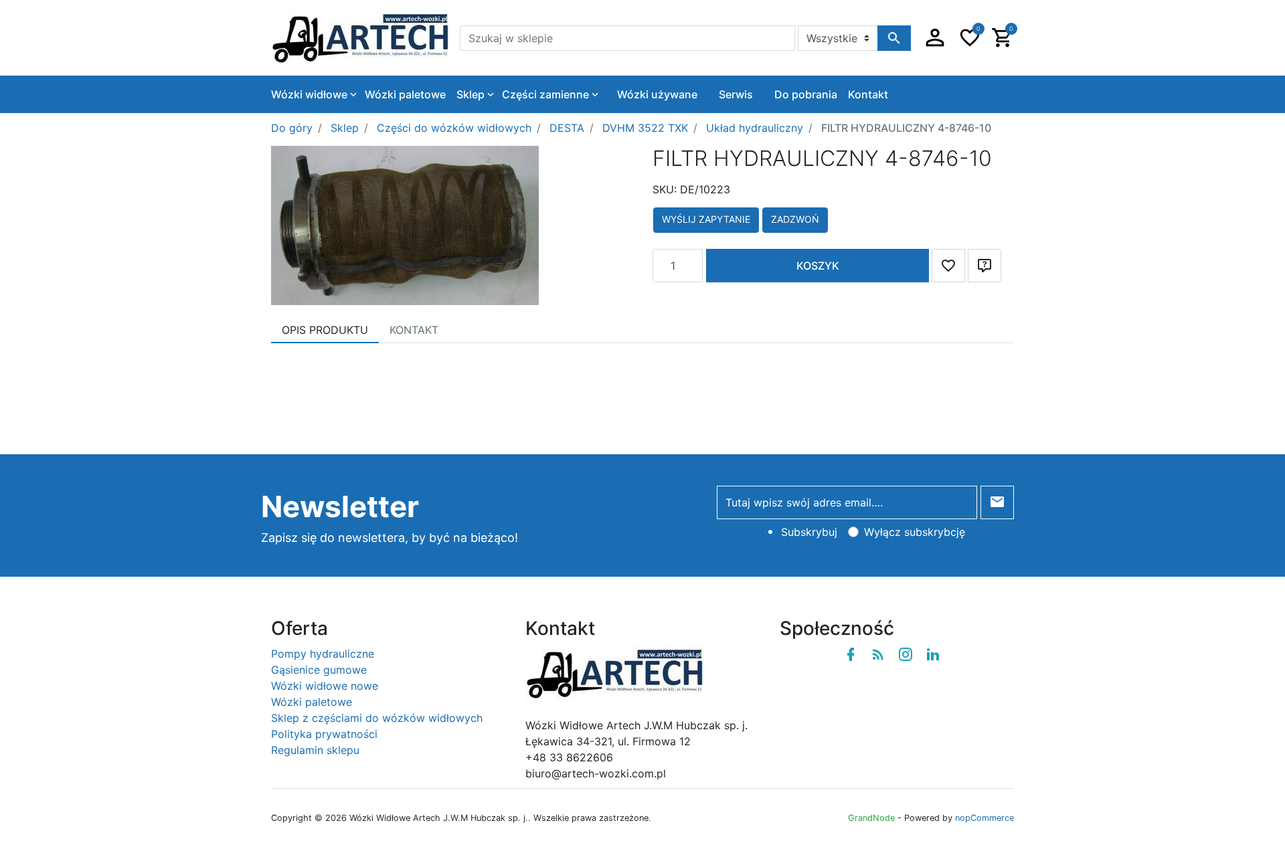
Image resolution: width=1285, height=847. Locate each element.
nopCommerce (984, 818)
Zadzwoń (795, 219)
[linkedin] (933, 654)
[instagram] (905, 654)
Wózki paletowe (311, 702)
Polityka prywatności (324, 734)
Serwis (736, 94)
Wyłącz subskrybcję (914, 532)
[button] (935, 38)
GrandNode (871, 818)
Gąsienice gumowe (319, 669)
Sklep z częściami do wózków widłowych (377, 718)
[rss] (878, 654)
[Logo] (360, 36)
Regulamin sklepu (315, 750)
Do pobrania (805, 94)
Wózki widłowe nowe (324, 685)
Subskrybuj (809, 532)
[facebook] (851, 654)
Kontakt (868, 94)
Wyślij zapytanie (706, 219)
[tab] (325, 329)
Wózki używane (657, 94)
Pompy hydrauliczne (322, 653)
